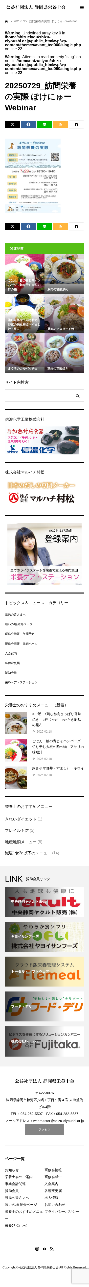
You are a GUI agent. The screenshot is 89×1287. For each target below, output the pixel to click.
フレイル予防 (17, 830)
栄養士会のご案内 (19, 1177)
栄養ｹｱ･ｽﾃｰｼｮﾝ (16, 1225)
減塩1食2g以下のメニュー (28, 853)
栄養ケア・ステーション (21, 682)
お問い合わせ (54, 1205)
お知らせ (12, 1170)
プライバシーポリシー (61, 1211)
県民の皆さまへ (15, 614)
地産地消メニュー (21, 842)
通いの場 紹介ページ (18, 624)
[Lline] (44, 124)
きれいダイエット (21, 819)
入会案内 (11, 653)
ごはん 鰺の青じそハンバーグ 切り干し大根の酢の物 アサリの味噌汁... (58, 746)
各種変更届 (12, 663)
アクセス (44, 1129)
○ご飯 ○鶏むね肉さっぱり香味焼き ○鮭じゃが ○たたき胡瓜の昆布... (56, 719)
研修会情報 (53, 1170)
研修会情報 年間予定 (20, 634)
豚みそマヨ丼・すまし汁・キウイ (58, 768)
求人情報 (51, 1198)
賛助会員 (11, 672)
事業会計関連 (15, 1184)
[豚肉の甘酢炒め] (64, 269)
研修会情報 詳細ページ (21, 643)
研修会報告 (53, 1177)
